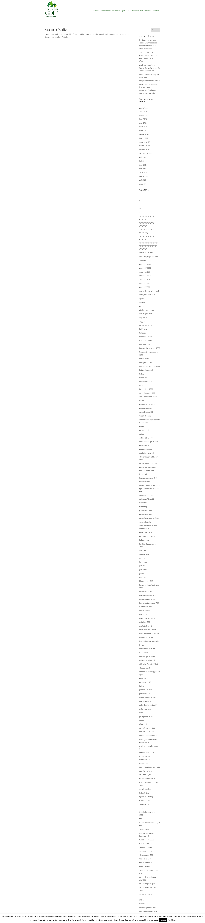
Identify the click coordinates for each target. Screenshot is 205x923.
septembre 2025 (145, 153)
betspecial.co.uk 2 (146, 370)
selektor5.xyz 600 (146, 775)
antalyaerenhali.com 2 (148, 295)
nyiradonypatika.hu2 (147, 660)
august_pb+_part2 (146, 314)
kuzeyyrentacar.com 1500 (149, 603)
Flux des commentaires (148, 911)
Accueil (96, 11)
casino (141, 400)
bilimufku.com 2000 (147, 381)
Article (142, 302)
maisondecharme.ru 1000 (149, 618)
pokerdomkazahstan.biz (148, 705)
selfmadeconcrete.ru (147, 778)
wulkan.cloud (144, 866)
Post (141, 713)
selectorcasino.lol (146, 771)
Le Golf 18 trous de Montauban (139, 11)
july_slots (143, 569)
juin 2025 (143, 165)
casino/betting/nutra (147, 404)
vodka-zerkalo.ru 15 (147, 862)
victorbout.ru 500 (146, 855)
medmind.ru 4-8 (145, 626)
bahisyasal (143, 329)
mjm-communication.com (149, 633)
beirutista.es (144, 358)
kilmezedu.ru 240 (146, 581)
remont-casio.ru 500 (147, 728)
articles (142, 306)
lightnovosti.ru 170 (146, 607)
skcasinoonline (145, 789)
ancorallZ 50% (144, 279)
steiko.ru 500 (144, 800)
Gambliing (143, 503)
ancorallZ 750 (144, 283)
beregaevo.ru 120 (146, 362)
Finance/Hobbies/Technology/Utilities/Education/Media (149, 488)
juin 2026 (143, 119)
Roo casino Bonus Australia (149, 767)
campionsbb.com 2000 (148, 397)
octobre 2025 (144, 149)
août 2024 (143, 180)
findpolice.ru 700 (145, 495)
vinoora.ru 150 (145, 859)
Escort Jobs (143, 474)
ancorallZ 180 (144, 272)
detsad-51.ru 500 (145, 438)
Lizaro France (144, 610)
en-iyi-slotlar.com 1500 (148, 463)
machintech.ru (144, 614)
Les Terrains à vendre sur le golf (113, 11)
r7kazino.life (144, 724)
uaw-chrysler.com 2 (146, 843)
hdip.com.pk (144, 540)
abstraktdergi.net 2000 (148, 253)
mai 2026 (143, 123)
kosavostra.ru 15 (145, 591)
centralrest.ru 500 (146, 412)
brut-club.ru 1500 (146, 389)
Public (141, 720)
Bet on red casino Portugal (149, 366)
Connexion (143, 904)
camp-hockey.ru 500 (147, 393)
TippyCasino (144, 829)
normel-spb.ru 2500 (147, 656)
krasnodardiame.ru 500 (148, 595)
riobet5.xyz (143, 763)
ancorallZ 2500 (145, 275)
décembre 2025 (145, 142)
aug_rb (141, 321)
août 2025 (143, 157)
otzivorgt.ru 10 (145, 682)
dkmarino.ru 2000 (146, 445)
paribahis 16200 (145, 690)
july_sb (142, 566)
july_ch (142, 558)
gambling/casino (145, 514)
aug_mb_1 (143, 317)
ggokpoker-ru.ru (145, 532)
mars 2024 (143, 184)
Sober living (144, 793)
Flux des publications (147, 907)
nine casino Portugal (147, 649)
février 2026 (144, 134)
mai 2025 (143, 168)
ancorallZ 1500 (145, 268)
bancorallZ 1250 (145, 340)
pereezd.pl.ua (144, 693)
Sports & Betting (146, 797)
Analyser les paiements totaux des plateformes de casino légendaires (149, 68)
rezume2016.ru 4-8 (146, 753)
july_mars (143, 562)
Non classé (143, 652)
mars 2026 (143, 130)
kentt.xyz (142, 577)
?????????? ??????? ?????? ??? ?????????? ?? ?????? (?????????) (148, 246)
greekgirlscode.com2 (147, 536)
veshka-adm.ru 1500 (147, 851)
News (141, 645)
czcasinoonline (145, 430)
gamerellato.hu (145, 522)
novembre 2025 (145, 146)
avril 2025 (143, 172)
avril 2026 (143, 126)
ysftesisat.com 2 (145, 894)
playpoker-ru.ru (145, 701)
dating (141, 434)
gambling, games (145, 510)
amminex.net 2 (145, 260)
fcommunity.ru (145, 482)
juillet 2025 (143, 161)
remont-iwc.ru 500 (146, 732)
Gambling (143, 506)
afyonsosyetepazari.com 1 (149, 256)
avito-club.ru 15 (145, 325)
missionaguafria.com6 (147, 630)
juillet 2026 (143, 115)
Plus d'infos (172, 920)
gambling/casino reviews (149, 518)
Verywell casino (145, 847)
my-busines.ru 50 (146, 637)
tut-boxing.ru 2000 (146, 840)
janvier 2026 (144, 138)
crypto (141, 426)
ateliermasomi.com (146, 310)
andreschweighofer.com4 (149, 291)
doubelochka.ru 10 (146, 453)
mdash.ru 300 (144, 622)
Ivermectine (144, 554)
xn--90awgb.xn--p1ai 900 (149, 884)
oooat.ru (142, 678)
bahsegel (142, 333)
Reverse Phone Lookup (148, 735)
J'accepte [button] (163, 920)
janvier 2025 (144, 176)
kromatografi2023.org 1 (148, 599)
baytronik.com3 (145, 344)
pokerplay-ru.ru (145, 709)
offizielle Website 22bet (148, 664)
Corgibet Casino (145, 416)
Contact (156, 11)
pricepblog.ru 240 (146, 716)
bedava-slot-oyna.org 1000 (149, 348)
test (140, 819)
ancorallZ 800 (144, 287)
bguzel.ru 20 (144, 378)
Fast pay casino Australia (148, 478)
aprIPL (141, 298)
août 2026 (143, 111)
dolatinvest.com (145, 449)
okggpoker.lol (144, 668)
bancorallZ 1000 (145, 337)
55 (140, 208)
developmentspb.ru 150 (148, 441)
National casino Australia (149, 641)
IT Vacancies (144, 550)
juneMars (142, 573)
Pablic (141, 686)
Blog (141, 385)
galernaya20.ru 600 (146, 499)
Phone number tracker (148, 697)
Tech (141, 808)
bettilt (141, 374)
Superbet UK (144, 804)
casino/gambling (145, 408)
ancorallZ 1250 (145, 264)
